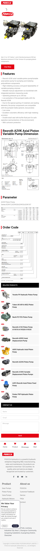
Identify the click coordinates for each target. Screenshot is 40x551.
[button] (7, 66)
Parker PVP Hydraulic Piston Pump (22, 395)
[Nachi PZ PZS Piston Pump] (6, 317)
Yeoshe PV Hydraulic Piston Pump (24, 295)
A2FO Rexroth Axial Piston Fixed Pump (24, 384)
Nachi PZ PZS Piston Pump (22, 317)
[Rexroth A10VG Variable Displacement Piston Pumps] (6, 373)
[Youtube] (22, 477)
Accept (15, 526)
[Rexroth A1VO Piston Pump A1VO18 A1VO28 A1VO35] (6, 328)
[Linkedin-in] (26, 477)
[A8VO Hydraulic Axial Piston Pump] (6, 351)
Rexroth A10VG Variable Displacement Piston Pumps (22, 373)
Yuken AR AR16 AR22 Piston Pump (22, 306)
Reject (5, 526)
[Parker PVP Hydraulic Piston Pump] (6, 396)
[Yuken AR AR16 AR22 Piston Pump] (6, 306)
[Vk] (18, 477)
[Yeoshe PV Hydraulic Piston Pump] (6, 295)
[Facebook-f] (14, 477)
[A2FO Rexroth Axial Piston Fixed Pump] (6, 384)
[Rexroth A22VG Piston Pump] (6, 362)
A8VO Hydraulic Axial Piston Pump (22, 351)
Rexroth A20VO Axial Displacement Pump (20, 339)
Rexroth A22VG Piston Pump (22, 362)
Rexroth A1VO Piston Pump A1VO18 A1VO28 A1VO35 (22, 328)
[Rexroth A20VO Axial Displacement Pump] (6, 339)
